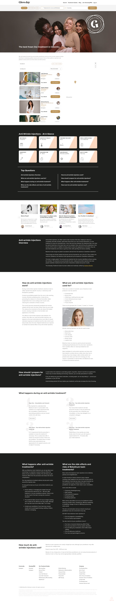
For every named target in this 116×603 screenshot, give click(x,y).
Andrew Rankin (88, 265)
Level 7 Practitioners (56, 63)
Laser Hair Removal (43, 573)
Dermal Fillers (42, 570)
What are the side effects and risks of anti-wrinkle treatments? (36, 186)
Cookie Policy (82, 573)
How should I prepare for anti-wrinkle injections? (76, 178)
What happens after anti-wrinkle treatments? (74, 181)
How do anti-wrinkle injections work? (72, 175)
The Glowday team (83, 581)
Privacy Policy (82, 572)
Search (65, 2)
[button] (29, 78)
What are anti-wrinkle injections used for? (33, 178)
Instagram (21, 568)
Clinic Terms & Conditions (84, 575)
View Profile (55, 82)
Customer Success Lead (84, 583)
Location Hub (82, 579)
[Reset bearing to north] (96, 67)
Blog (80, 2)
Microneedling (42, 568)
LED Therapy (61, 577)
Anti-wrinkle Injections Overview (31, 175)
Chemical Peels (62, 572)
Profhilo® (41, 572)
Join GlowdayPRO (87, 2)
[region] (81, 80)
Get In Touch (82, 570)
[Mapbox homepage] (69, 97)
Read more (32, 418)
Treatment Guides (73, 2)
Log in (95, 2)
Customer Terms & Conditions (85, 577)
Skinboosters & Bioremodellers (65, 570)
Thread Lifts (61, 575)
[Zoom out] (96, 65)
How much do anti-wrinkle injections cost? (74, 185)
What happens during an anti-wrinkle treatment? (36, 181)
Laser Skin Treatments (44, 575)
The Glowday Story (83, 568)
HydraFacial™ (42, 579)
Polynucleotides (62, 573)
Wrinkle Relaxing (62, 568)
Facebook (31, 568)
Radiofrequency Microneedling (45, 577)
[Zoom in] (96, 63)
